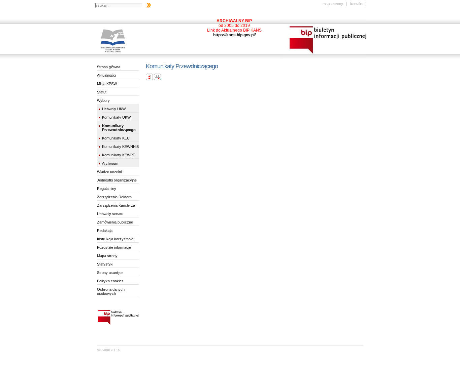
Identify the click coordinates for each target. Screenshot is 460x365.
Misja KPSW (107, 84)
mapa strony (333, 4)
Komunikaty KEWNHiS (120, 147)
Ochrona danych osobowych (111, 291)
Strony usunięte (110, 273)
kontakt (356, 4)
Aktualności (106, 75)
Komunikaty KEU (116, 138)
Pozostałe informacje (114, 247)
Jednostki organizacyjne (117, 180)
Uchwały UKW (114, 109)
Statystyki (105, 264)
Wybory (103, 100)
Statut (101, 92)
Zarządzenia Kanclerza (116, 205)
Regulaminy (106, 189)
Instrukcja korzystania (115, 239)
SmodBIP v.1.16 (108, 350)
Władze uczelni (109, 172)
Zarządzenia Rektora (114, 197)
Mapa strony (107, 256)
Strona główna (108, 67)
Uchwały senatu (110, 214)
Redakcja (104, 231)
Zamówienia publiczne (115, 222)
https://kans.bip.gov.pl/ (234, 35)
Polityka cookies (110, 281)
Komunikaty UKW (116, 117)
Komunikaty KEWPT (118, 155)
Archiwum (110, 163)
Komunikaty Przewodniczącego (119, 128)
